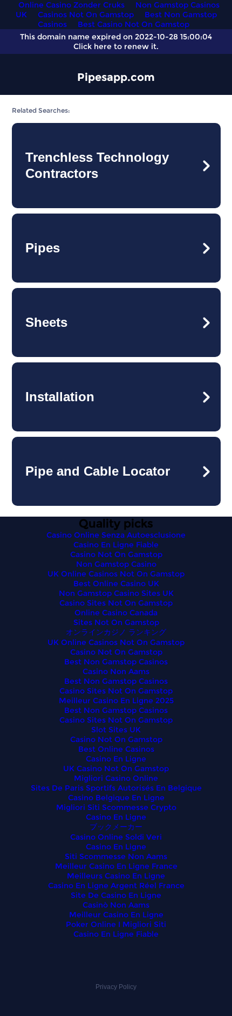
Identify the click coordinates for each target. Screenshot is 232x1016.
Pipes (42, 248)
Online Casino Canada (116, 612)
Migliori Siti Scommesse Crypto (116, 807)
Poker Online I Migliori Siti (116, 924)
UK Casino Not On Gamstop (116, 768)
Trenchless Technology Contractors (97, 165)
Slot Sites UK (116, 729)
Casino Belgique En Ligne (116, 797)
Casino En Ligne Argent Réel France (116, 885)
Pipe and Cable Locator (97, 471)
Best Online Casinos (116, 749)
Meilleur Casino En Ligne (116, 914)
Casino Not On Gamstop (116, 554)
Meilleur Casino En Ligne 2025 (116, 700)
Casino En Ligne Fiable (116, 545)
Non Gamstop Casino (116, 564)
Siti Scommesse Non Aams (116, 856)
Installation (59, 396)
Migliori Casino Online (116, 778)
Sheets (46, 322)
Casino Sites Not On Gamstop (116, 603)
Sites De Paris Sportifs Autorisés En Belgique (116, 788)
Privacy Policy (116, 987)
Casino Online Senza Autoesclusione (116, 535)
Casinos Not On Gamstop (86, 14)
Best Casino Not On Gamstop (133, 24)
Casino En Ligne (116, 759)
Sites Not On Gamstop (116, 622)
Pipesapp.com (116, 77)
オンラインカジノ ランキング (116, 632)
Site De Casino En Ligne (116, 895)
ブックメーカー (116, 827)
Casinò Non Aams (116, 905)
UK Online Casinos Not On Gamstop (116, 574)
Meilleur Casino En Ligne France (116, 866)
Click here (92, 46)
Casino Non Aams (116, 671)
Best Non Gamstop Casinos (116, 662)
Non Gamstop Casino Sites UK (116, 593)
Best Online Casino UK (116, 583)
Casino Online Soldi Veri (116, 837)
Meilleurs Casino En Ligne (116, 876)
